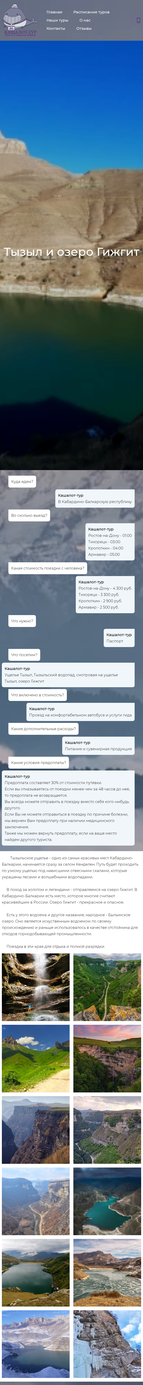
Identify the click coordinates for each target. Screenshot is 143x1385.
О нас (85, 20)
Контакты (56, 28)
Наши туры (57, 20)
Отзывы (84, 28)
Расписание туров (91, 12)
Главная (54, 12)
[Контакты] (138, 20)
